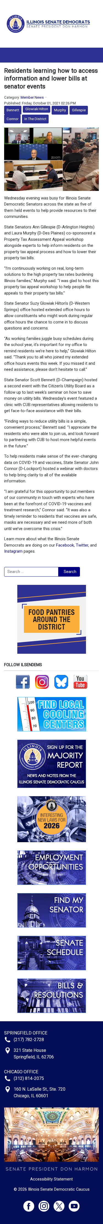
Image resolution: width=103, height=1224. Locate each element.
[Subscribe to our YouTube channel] (80, 681)
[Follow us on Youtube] (74, 1204)
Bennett (13, 110)
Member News (32, 97)
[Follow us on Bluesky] (61, 681)
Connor (12, 119)
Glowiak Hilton (36, 109)
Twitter (82, 545)
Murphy (60, 110)
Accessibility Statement (51, 1179)
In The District (35, 119)
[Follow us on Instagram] (42, 681)
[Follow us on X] (61, 1204)
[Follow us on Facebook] (22, 681)
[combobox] (31, 572)
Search (70, 571)
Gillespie (79, 110)
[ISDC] (49, 23)
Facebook (65, 545)
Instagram (13, 551)
